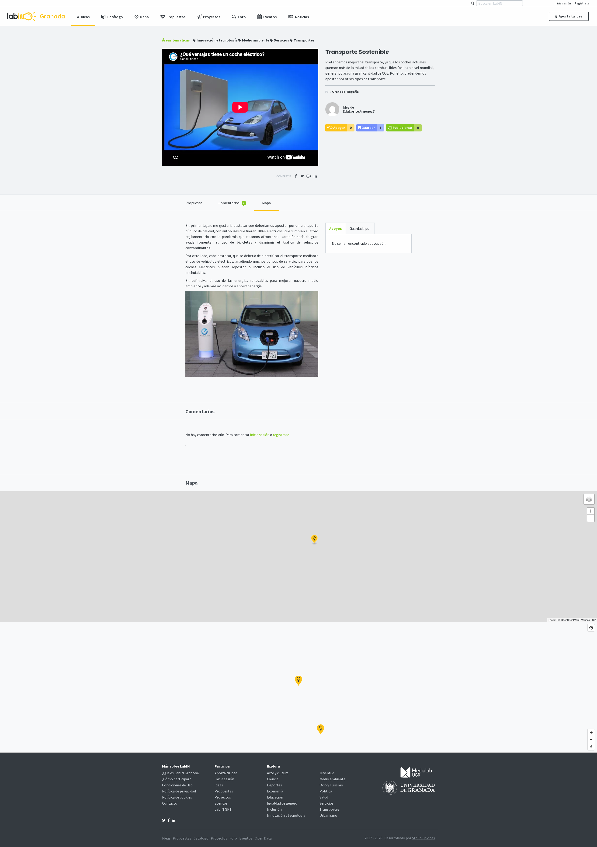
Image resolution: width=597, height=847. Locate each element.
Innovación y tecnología (217, 40)
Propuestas (224, 791)
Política (325, 791)
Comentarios (232, 202)
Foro (233, 838)
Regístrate (582, 3)
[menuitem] (83, 16)
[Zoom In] (591, 732)
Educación (275, 797)
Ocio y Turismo (331, 785)
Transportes (304, 40)
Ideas (219, 785)
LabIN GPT (223, 809)
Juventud (326, 773)
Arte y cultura (277, 773)
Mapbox (585, 620)
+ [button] (590, 511)
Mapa (266, 202)
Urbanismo (328, 815)
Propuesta (193, 202)
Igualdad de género (282, 803)
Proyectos (223, 797)
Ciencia (272, 779)
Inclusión (274, 809)
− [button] (590, 518)
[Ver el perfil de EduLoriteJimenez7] (332, 109)
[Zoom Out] (591, 739)
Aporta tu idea (570, 16)
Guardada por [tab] (360, 228)
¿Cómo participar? (176, 779)
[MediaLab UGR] (416, 772)
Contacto (169, 803)
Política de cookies (177, 797)
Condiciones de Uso (177, 785)
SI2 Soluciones (423, 838)
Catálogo (201, 838)
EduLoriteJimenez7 (359, 111)
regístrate (281, 434)
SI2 (594, 620)
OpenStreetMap (570, 620)
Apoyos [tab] (335, 228)
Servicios (281, 40)
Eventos (221, 803)
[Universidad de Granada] (408, 787)
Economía (275, 791)
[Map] (298, 687)
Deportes (274, 785)
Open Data (263, 838)
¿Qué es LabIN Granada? (181, 773)
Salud (323, 797)
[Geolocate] (591, 627)
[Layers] (589, 499)
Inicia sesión (563, 3)
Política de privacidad (179, 791)
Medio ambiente (255, 40)
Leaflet (552, 620)
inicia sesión (259, 434)
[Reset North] (591, 746)
